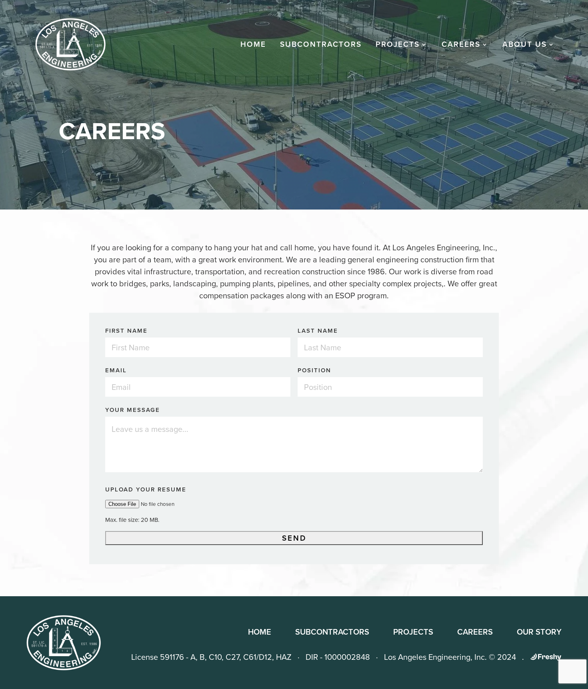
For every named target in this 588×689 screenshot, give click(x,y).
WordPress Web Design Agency (546, 657)
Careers (475, 632)
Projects (398, 46)
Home (253, 46)
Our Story (539, 632)
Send (294, 538)
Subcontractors (321, 46)
